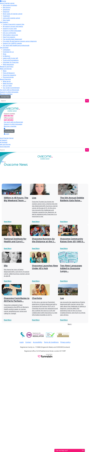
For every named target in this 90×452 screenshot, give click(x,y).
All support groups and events (13, 26)
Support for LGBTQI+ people (12, 43)
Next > (70, 324)
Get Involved (4, 48)
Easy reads (6, 20)
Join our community (9, 33)
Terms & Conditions (51, 342)
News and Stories (6, 69)
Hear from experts (9, 37)
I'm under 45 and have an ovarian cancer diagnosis (20, 41)
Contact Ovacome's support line (13, 24)
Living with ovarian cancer (11, 18)
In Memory (6, 56)
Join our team (7, 86)
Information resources (10, 35)
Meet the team (8, 83)
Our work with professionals (9, 90)
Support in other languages (12, 31)
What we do (7, 81)
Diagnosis (6, 12)
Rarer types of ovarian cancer (12, 14)
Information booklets (10, 5)
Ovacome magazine (9, 75)
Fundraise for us (8, 52)
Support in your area (10, 28)
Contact (28, 342)
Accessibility (37, 342)
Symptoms (6, 9)
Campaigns (6, 50)
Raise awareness (8, 64)
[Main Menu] (0, 153)
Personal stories (8, 77)
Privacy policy (65, 342)
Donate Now (5, 97)
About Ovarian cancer (7, 3)
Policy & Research (9, 73)
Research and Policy (6, 67)
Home (4, 1)
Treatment (6, 16)
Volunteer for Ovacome (10, 62)
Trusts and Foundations (11, 60)
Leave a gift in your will (10, 58)
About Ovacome (5, 79)
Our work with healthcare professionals (16, 45)
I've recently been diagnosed (12, 39)
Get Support (4, 22)
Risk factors (7, 7)
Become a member (6, 94)
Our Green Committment (11, 88)
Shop (4, 54)
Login (3, 105)
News (5, 71)
